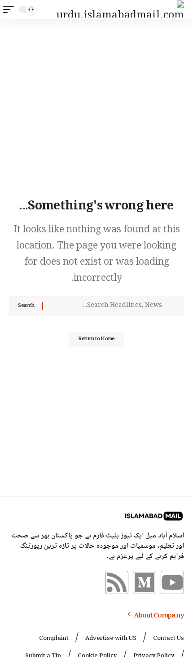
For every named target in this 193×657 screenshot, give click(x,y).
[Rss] (116, 582)
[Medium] (144, 582)
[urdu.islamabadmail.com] (120, 9)
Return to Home (96, 339)
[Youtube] (172, 582)
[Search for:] (106, 306)
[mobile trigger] (10, 9)
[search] (50, 9)
